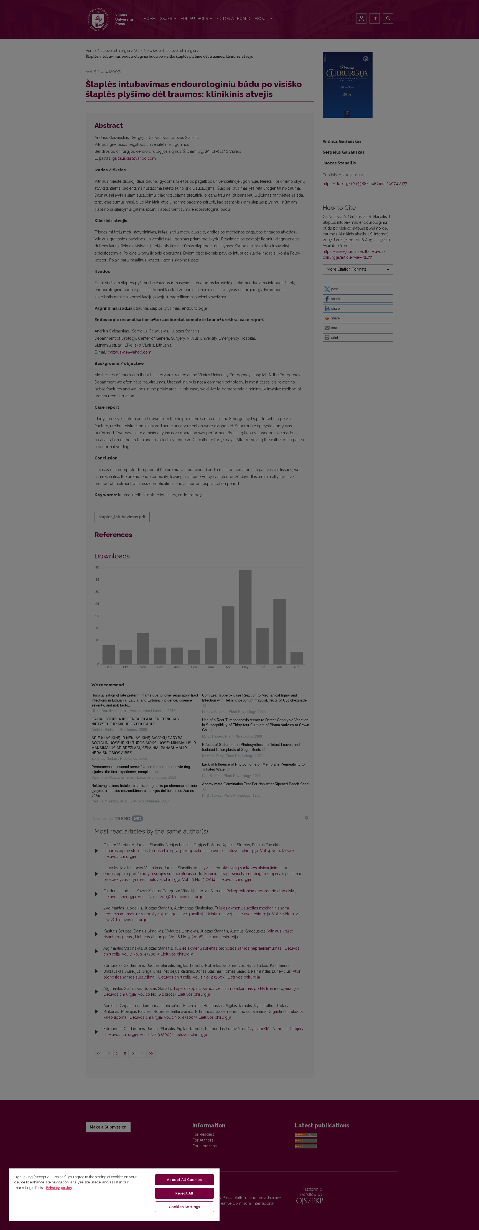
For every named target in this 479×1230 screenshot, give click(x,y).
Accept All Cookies (184, 1180)
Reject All (184, 1193)
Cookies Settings (184, 1207)
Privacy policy (59, 1188)
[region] (114, 1194)
